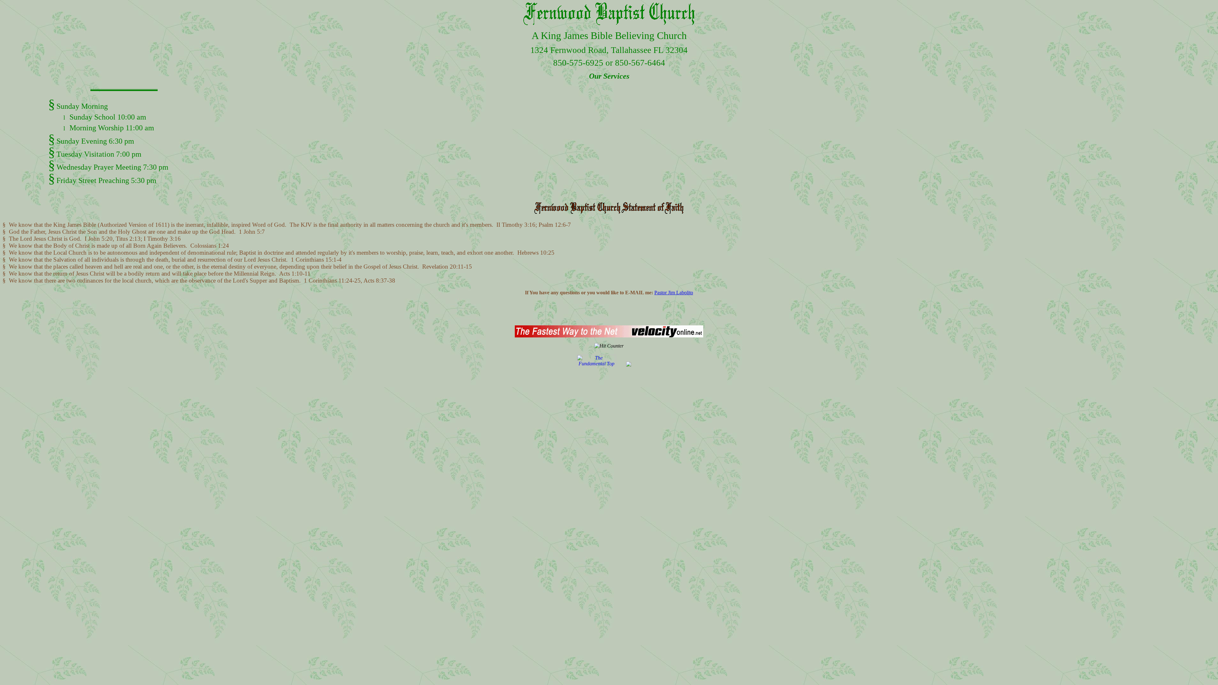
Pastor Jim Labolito (673, 292)
